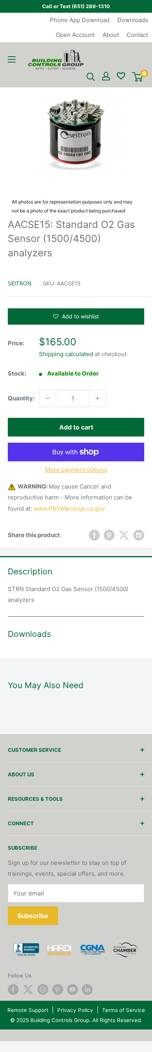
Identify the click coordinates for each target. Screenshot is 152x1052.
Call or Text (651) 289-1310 (76, 6)
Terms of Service (123, 1010)
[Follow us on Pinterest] (57, 989)
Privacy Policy (75, 1010)
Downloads (132, 20)
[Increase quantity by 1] (97, 398)
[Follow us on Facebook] (13, 989)
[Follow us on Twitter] (28, 989)
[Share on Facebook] (94, 535)
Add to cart (76, 427)
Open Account (75, 34)
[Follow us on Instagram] (42, 989)
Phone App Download (80, 20)
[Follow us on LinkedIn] (87, 989)
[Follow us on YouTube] (72, 989)
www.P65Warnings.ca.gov (69, 508)
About (111, 34)
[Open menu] (12, 59)
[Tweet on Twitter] (123, 535)
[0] (137, 77)
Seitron (20, 283)
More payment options (76, 469)
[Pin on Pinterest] (109, 535)
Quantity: (21, 398)
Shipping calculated (66, 354)
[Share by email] (138, 535)
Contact (137, 34)
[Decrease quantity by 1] (47, 398)
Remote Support (27, 1010)
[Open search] (91, 77)
